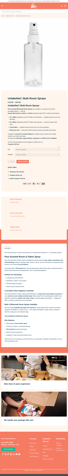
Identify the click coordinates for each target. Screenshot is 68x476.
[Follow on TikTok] (8, 454)
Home (2, 16)
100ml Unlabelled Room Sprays (23, 16)
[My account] (62, 6)
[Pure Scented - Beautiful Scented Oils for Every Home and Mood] (34, 5)
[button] (2, 6)
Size (9, 149)
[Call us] (14, 454)
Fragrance (10, 154)
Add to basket (22, 161)
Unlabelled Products (10, 16)
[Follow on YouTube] (19, 454)
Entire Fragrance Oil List (17, 178)
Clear (58, 146)
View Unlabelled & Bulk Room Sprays (16, 316)
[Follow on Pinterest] (16, 454)
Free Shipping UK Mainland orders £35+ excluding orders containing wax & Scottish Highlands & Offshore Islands (34, 1)
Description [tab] (8, 248)
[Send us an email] (11, 454)
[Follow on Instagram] (5, 454)
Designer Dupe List (16, 175)
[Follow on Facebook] (3, 454)
